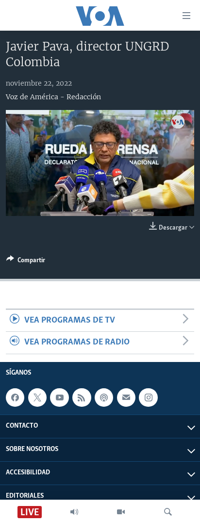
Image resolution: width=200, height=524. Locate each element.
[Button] (25, 262)
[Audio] (74, 512)
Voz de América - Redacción (53, 96)
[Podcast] (104, 397)
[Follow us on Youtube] (59, 397)
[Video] (120, 512)
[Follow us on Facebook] (15, 397)
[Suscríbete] (126, 397)
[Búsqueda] (168, 512)
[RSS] (81, 397)
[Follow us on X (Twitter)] (37, 397)
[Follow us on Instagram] (148, 397)
